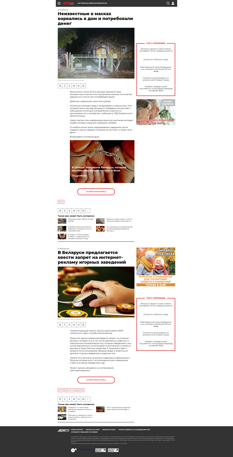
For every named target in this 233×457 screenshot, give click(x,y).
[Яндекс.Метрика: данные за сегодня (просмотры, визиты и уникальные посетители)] (84, 449)
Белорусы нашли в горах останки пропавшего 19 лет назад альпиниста (155, 50)
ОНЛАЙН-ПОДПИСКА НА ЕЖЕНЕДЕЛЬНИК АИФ (134, 429)
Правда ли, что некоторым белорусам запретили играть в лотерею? (80, 409)
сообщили (75, 333)
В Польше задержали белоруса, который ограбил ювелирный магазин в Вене (99, 169)
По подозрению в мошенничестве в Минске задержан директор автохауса (119, 229)
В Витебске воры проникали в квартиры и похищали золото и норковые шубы (80, 229)
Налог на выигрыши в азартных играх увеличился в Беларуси (118, 408)
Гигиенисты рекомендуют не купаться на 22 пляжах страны (156, 79)
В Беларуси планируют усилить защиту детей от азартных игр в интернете (80, 417)
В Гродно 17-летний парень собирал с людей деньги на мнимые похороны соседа (78, 236)
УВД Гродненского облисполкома (71, 80)
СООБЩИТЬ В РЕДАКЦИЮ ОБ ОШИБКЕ (84, 432)
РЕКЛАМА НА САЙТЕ (93, 429)
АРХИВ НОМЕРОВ (77, 429)
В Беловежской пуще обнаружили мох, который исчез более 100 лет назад (155, 69)
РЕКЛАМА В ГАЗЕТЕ (109, 429)
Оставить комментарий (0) (96, 191)
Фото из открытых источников (69, 319)
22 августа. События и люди (155, 60)
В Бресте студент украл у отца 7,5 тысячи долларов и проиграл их (119, 220)
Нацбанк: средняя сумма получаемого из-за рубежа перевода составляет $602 (155, 89)
